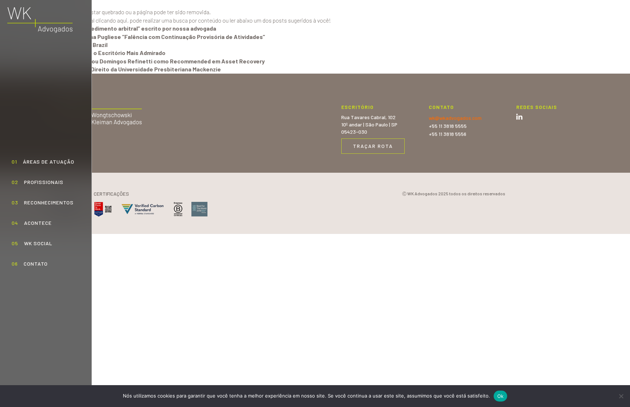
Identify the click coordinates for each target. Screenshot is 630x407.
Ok (500, 396)
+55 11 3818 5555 (448, 126)
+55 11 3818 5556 (447, 134)
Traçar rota (373, 146)
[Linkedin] (519, 117)
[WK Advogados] (40, 20)
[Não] (621, 396)
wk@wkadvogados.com (455, 118)
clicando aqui (111, 20)
